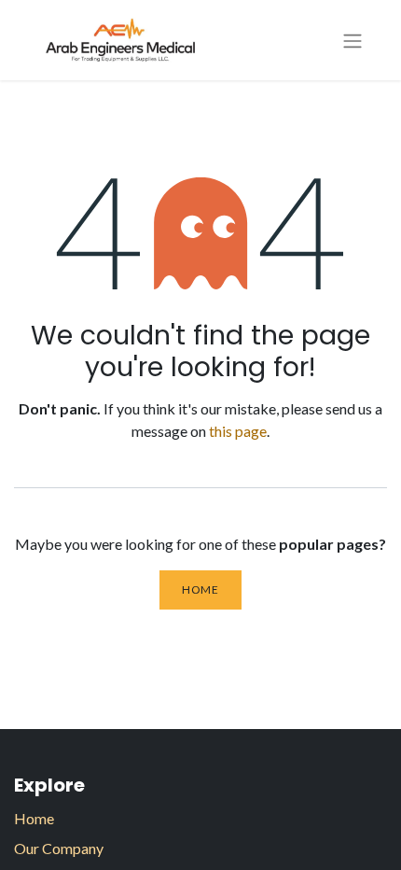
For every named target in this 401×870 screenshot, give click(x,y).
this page (238, 431)
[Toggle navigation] (352, 40)
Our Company (59, 848)
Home (200, 589)
